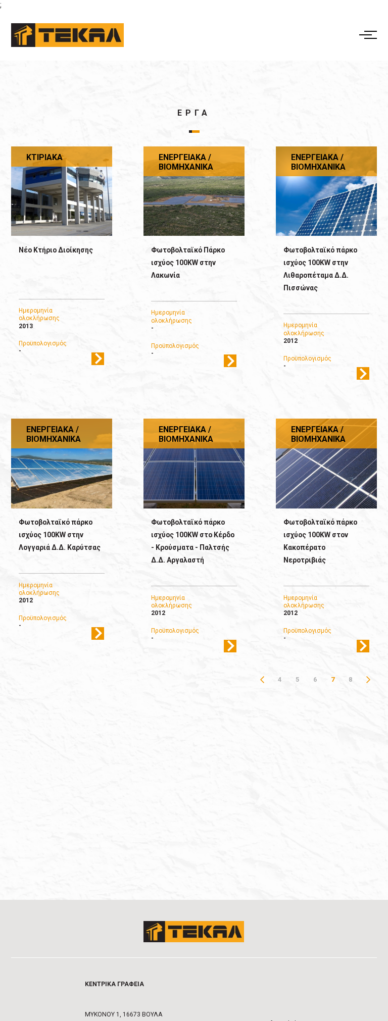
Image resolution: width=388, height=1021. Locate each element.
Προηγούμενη (262, 679)
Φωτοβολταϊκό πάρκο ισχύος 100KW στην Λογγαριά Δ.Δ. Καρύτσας (60, 534)
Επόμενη (368, 679)
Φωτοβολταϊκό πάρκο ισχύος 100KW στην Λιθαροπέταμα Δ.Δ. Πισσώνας (320, 269)
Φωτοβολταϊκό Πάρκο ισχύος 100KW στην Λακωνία (188, 262)
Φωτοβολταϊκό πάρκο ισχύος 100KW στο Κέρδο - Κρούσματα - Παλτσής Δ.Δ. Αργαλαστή (192, 541)
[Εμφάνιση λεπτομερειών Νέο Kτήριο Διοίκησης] (62, 191)
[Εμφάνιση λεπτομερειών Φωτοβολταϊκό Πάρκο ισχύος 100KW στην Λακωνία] (194, 191)
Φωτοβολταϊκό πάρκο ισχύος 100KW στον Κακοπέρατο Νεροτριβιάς (320, 541)
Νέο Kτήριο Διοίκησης (56, 250)
